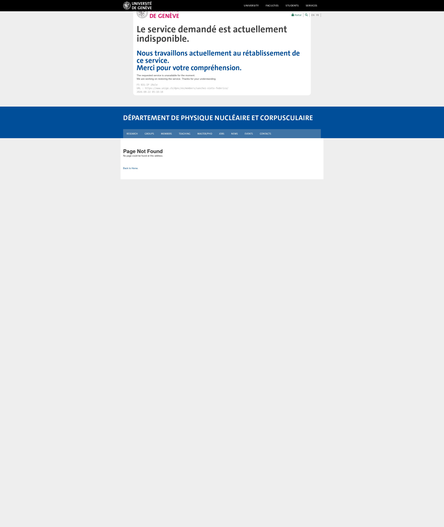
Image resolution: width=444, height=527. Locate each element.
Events (249, 133)
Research (132, 133)
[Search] (306, 15)
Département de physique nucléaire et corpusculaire (218, 117)
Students (292, 5)
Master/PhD (204, 133)
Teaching (184, 133)
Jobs (221, 133)
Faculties (272, 5)
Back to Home (130, 168)
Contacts (265, 133)
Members (166, 133)
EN (312, 15)
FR (317, 15)
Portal (297, 15)
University (251, 5)
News (234, 133)
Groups (149, 133)
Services (312, 5)
